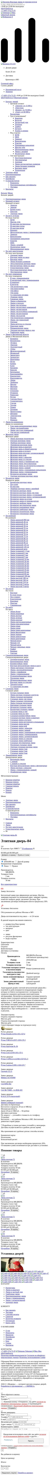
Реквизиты (14, 813)
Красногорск (15, 376)
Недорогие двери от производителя (24, 501)
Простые (13, 603)
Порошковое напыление (20, 239)
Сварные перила (12, 786)
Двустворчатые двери (18, 272)
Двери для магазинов (18, 309)
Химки (13, 407)
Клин (12, 366)
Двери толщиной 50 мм (19, 570)
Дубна (12, 349)
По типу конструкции (14, 251)
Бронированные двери (19, 661)
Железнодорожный (17, 351)
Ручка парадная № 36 (9, 1046)
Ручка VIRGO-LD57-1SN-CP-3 (13, 1040)
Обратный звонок (8, 15)
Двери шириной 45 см (19, 524)
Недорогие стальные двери (21, 707)
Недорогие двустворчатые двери (23, 505)
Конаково (14, 368)
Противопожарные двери (16, 199)
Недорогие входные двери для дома (24, 493)
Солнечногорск (16, 401)
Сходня (13, 403)
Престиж (13, 211)
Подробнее (5, 1172)
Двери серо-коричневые (19, 624)
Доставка (14, 817)
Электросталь (15, 416)
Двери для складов (17, 316)
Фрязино (13, 420)
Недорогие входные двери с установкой (26, 495)
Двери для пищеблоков (19, 428)
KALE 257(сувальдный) (10, 1096)
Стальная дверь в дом (18, 711)
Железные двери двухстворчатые (23, 464)
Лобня (12, 380)
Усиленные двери (17, 678)
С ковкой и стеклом (18, 764)
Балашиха (14, 339)
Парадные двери (16, 326)
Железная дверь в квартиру (21, 447)
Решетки (9, 788)
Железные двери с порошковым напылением (28, 470)
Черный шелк (15, 645)
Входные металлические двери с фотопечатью (28, 766)
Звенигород (15, 355)
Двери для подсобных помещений (23, 311)
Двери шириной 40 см (19, 522)
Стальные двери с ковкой (20, 730)
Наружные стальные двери (21, 705)
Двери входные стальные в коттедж (24, 695)
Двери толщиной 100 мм (20, 576)
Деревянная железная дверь (21, 445)
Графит (13, 649)
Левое (6, 866)
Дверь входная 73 (8, 1179)
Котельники (15, 372)
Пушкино (14, 393)
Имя (2, 1397)
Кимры (13, 364)
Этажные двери (16, 297)
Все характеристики (9, 884)
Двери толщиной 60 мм (19, 572)
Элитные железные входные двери (24, 476)
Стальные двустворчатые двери (22, 743)
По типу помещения (14, 274)
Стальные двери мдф (18, 726)
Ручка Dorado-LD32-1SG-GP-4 (13, 1034)
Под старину (15, 597)
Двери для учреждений (19, 320)
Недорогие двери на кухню (21, 499)
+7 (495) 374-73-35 (8, 11)
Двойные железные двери (20, 443)
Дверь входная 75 (8, 1159)
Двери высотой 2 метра (19, 584)
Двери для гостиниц (18, 305)
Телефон (4, 1399)
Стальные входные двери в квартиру (25, 718)
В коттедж (14, 284)
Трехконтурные (16, 684)
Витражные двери (17, 759)
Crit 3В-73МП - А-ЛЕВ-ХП (11, 1090)
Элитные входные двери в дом (22, 330)
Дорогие (13, 205)
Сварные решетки (13, 784)
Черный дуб (15, 643)
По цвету (9, 607)
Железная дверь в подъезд (20, 451)
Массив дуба (15, 222)
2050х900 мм (9, 862)
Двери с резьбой (16, 245)
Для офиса (14, 291)
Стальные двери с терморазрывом (23, 734)
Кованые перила (12, 782)
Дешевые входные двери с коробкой (24, 489)
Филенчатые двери (17, 247)
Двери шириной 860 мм (19, 520)
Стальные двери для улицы (21, 699)
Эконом (13, 207)
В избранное (27, 849)
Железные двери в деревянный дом (24, 461)
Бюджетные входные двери (21, 482)
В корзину (14, 1172)
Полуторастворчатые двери (21, 270)
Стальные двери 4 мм (18, 753)
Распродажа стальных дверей (21, 709)
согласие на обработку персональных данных (23, 1403)
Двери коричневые (17, 639)
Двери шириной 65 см (19, 532)
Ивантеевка (15, 359)
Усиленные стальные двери (21, 745)
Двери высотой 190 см (19, 580)
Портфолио (10, 806)
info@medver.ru (7, 8)
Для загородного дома (19, 287)
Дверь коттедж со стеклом (20, 324)
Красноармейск (16, 374)
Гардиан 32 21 (6, 1071)
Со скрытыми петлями (19, 295)
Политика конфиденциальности (13, 1355)
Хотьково (14, 409)
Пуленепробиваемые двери (21, 676)
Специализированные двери (17, 655)
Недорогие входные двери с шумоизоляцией (28, 497)
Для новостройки (17, 289)
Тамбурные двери (17, 332)
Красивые (14, 601)
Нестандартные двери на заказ (22, 266)
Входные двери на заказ (19, 257)
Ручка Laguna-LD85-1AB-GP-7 (13, 1065)
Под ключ (14, 484)
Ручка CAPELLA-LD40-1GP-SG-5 (14, 1059)
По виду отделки (12, 216)
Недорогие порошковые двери (22, 507)
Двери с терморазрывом (19, 674)
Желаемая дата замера (9, 1422)
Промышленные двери (19, 328)
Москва (13, 384)
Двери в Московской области (17, 334)
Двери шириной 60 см (19, 530)
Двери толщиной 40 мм (19, 566)
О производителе (12, 808)
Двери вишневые (17, 614)
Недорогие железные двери (21, 474)
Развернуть (8, 1440)
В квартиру (14, 282)
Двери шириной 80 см (19, 539)
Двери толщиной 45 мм (19, 568)
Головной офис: (7, 83)
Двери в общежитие (18, 301)
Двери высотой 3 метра (19, 587)
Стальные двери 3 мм (18, 751)
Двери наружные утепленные (22, 668)
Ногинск (13, 389)
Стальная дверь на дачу (19, 714)
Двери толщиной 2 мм (19, 553)
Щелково (13, 414)
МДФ (12, 220)
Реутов (13, 397)
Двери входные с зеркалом (20, 768)
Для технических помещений (22, 318)
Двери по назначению (14, 422)
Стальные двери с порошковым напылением (28, 732)
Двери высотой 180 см (19, 578)
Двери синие (15, 628)
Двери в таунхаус (17, 303)
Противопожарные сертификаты (23, 815)
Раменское (14, 395)
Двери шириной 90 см (19, 543)
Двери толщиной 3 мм (19, 555)
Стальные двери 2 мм (18, 749)
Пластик (13, 241)
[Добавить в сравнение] (34, 849)
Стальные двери (12, 689)
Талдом (13, 405)
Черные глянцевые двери (20, 647)
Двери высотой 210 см (19, 582)
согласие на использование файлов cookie (24, 1435)
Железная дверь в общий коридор (23, 449)
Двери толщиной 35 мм (19, 564)
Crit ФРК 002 (6, 1084)
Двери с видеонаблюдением (21, 670)
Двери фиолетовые (17, 632)
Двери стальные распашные (21, 697)
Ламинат (13, 234)
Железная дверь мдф (18, 455)
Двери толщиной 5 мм (19, 557)
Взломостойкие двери (19, 664)
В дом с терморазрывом (19, 278)
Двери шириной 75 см (19, 537)
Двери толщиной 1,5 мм (19, 551)
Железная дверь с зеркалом (21, 457)
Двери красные (16, 620)
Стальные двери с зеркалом (21, 728)
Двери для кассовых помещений (23, 307)
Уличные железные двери (20, 441)
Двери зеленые (16, 618)
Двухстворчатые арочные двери (23, 264)
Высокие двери (16, 259)
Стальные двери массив (19, 724)
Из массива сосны (17, 226)
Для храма (14, 293)
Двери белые (15, 611)
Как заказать (10, 804)
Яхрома (13, 418)
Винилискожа (15, 237)
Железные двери (12, 434)
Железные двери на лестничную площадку (27, 466)
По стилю (9, 589)
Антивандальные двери (19, 659)
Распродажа (15, 114)
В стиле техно (15, 595)
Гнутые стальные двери (19, 693)
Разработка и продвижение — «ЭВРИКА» (18, 1386)
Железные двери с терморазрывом (23, 472)
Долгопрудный (16, 347)
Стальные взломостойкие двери (23, 716)
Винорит (13, 230)
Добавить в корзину (9, 855)
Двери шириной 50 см (19, 526)
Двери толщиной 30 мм (19, 561)
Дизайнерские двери (18, 772)
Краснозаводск (16, 378)
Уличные (13, 322)
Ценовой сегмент (12, 201)
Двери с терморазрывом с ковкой (23, 770)
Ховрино (9, 92)
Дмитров (13, 345)
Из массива (14, 487)
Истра (12, 361)
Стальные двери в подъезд (20, 720)
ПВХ (12, 243)
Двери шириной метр (18, 549)
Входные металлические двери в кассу (25, 666)
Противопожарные (13, 802)
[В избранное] (2, 1155)
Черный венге (15, 641)
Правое (15, 866)
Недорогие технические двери (22, 511)
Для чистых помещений (19, 432)
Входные (13, 593)
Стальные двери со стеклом (21, 739)
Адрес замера (7, 1424)
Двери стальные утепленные (21, 701)
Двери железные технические (22, 439)
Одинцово (14, 391)
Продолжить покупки (9, 1473)
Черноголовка (15, 411)
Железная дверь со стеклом (21, 459)
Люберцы (14, 382)
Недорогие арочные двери (20, 491)
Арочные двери (16, 255)
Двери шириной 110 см (19, 545)
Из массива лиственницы (20, 224)
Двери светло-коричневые (20, 622)
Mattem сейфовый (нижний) (12, 1103)
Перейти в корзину (25, 1473)
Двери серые (15, 626)
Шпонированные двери (19, 249)
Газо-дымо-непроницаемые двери (23, 426)
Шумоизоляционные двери (21, 680)
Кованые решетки (13, 780)
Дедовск (13, 343)
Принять (31, 1441)
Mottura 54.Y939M (8, 1078)
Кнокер (9, 792)
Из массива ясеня (17, 228)
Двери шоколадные (18, 637)
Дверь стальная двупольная (21, 703)
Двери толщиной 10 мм (19, 559)
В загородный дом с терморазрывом (24, 280)
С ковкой (13, 761)
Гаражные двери (16, 299)
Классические (15, 599)
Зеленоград (14, 357)
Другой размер (23, 862)
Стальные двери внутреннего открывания (27, 722)
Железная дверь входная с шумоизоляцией (27, 453)
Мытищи (13, 387)
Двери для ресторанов (19, 314)
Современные (15, 605)
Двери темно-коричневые (20, 630)
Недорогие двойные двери (20, 503)
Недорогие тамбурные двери (21, 509)
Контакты (9, 819)
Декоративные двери (14, 755)
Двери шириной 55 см (19, 528)
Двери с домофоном (18, 672)
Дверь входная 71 (8, 1217)
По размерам (11, 516)
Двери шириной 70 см (19, 534)
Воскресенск (15, 341)
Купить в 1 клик (23, 855)
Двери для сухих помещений (21, 430)
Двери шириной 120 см (19, 547)
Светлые (13, 653)
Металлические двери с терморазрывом (26, 232)
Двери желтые (16, 616)
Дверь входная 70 (8, 1236)
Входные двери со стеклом (21, 682)
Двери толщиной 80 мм (19, 574)
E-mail (3, 1419)
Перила (9, 790)
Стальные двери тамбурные (21, 741)
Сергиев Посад (16, 399)
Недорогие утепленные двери (22, 514)
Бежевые (13, 651)
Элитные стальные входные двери (24, 747)
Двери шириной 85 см (19, 541)
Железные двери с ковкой (20, 468)
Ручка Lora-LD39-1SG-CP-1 (12, 1053)
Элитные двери (16, 214)
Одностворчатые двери (19, 268)
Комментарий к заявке (10, 1427)
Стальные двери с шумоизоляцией (24, 737)
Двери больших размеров (20, 261)
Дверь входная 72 (8, 1198)
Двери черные (16, 634)
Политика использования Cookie (32, 1357)
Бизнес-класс (15, 209)
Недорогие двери (12, 478)
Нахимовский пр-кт (13, 90)
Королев (13, 370)
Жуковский (14, 353)
